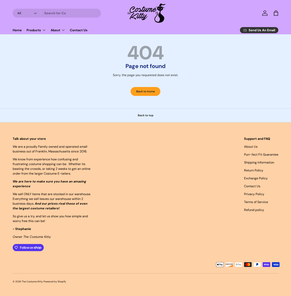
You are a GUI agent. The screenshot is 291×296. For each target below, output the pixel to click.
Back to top (145, 115)
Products (34, 30)
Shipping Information (259, 162)
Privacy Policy (254, 194)
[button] (276, 13)
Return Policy (253, 170)
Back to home (145, 91)
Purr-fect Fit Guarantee (261, 154)
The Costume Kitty (32, 281)
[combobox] (57, 13)
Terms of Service (256, 202)
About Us (251, 147)
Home (17, 30)
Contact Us (78, 30)
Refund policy (254, 210)
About (55, 30)
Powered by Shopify (55, 281)
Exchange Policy (256, 178)
